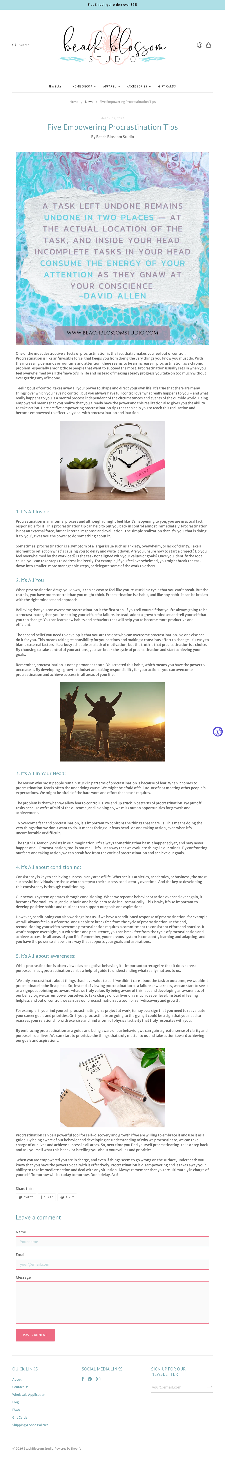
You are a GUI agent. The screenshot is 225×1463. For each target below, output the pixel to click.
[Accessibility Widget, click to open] (218, 731)
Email (20, 1254)
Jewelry (55, 86)
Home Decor (82, 86)
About (17, 1379)
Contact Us (20, 1387)
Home (73, 102)
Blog (15, 1402)
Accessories (137, 86)
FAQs (16, 1410)
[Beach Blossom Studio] (112, 45)
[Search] (14, 45)
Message (23, 1277)
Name (21, 1232)
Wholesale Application (28, 1395)
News (89, 102)
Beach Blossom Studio (38, 1448)
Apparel (109, 86)
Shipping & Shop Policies (30, 1425)
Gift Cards (167, 86)
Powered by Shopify (68, 1448)
